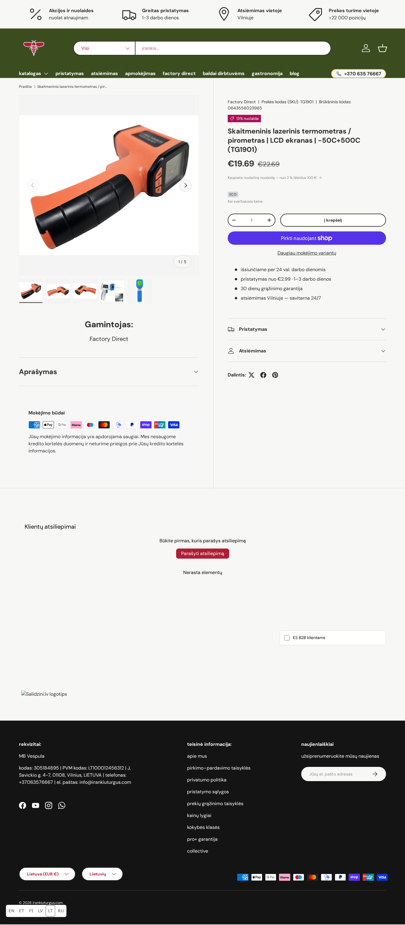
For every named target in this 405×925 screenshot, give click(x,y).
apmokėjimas (140, 73)
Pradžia (25, 86)
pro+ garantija (202, 839)
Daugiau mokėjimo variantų (307, 253)
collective (197, 851)
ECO (232, 194)
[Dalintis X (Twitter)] (251, 375)
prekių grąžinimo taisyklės (215, 803)
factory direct (179, 73)
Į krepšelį (333, 220)
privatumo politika (207, 780)
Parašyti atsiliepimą (202, 553)
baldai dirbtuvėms (224, 73)
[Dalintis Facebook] (263, 375)
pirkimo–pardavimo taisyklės (219, 768)
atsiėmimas (104, 73)
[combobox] (202, 48)
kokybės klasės (203, 827)
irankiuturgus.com (48, 902)
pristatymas (69, 73)
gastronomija (267, 73)
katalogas (30, 73)
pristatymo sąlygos (208, 792)
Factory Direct (242, 101)
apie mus (197, 756)
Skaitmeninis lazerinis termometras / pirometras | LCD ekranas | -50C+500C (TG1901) (73, 86)
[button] (382, 48)
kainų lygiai (199, 815)
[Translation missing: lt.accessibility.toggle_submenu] (46, 73)
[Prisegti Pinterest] (275, 375)
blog (294, 73)
